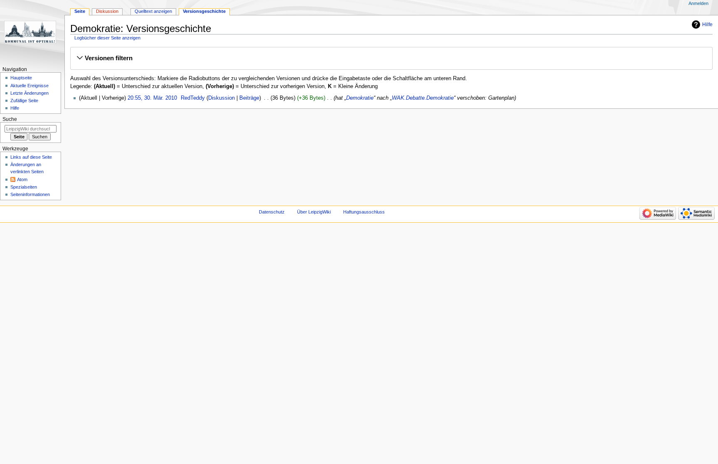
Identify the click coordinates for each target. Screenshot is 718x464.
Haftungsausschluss (364, 211)
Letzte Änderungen (29, 93)
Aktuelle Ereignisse (29, 85)
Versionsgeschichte (204, 11)
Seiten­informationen (30, 194)
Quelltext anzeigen (153, 11)
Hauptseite (21, 77)
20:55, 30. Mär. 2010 (152, 98)
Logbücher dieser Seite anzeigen (107, 37)
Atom (22, 179)
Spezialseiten (23, 186)
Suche (9, 119)
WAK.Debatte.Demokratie (423, 98)
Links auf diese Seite (31, 157)
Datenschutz (272, 211)
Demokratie (360, 98)
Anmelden (698, 3)
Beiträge (249, 98)
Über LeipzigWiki (314, 211)
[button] (391, 58)
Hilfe (707, 24)
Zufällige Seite (24, 100)
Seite (79, 11)
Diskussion (221, 98)
